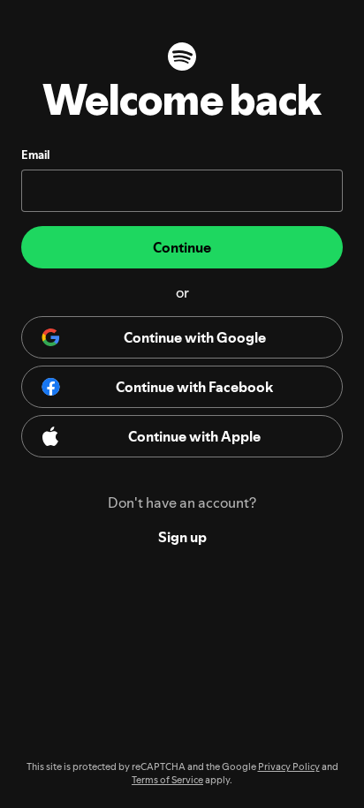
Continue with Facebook (194, 386)
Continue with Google (195, 337)
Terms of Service (167, 780)
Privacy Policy (289, 767)
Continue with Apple (194, 436)
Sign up (182, 537)
